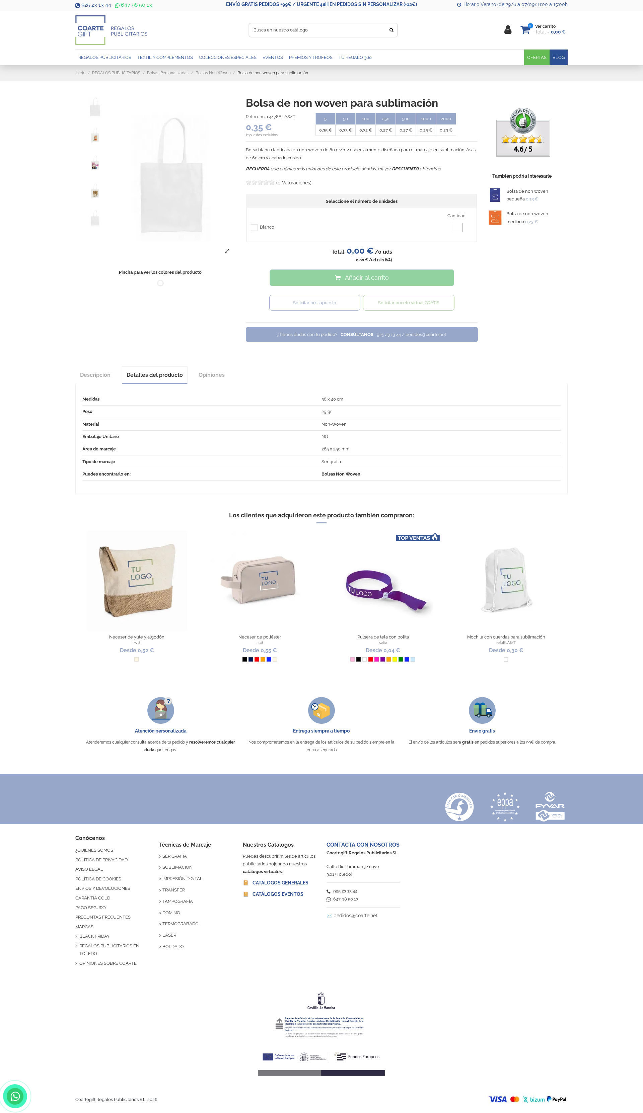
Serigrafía (331, 461)
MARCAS (84, 926)
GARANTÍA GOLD (92, 898)
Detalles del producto (155, 375)
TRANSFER (173, 889)
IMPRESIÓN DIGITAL (182, 878)
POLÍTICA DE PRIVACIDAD (101, 859)
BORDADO (173, 946)
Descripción (95, 375)
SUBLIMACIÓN (177, 867)
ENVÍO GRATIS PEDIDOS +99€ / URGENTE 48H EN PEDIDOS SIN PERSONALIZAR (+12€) (321, 4)
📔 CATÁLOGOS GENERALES (275, 882)
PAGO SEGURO (90, 907)
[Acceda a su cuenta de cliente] (507, 29)
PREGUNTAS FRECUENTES (103, 917)
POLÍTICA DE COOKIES (98, 878)
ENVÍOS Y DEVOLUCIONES (102, 888)
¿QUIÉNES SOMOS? (95, 850)
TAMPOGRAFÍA (177, 901)
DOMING (171, 912)
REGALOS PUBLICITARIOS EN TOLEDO (109, 949)
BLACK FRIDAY (94, 936)
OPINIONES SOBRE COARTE (108, 963)
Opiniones (212, 375)
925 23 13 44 (96, 5)
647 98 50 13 (136, 5)
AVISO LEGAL (89, 869)
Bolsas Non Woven (341, 474)
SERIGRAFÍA (174, 856)
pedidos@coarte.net (355, 915)
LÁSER (169, 935)
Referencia (257, 116)
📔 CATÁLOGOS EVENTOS (273, 894)
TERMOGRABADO (180, 923)
